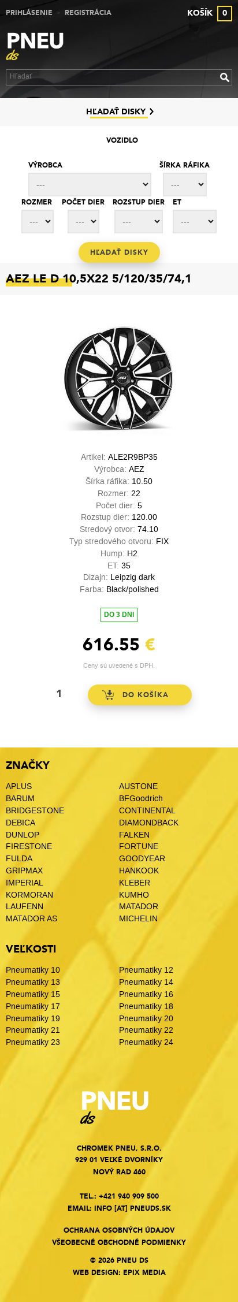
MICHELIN (138, 918)
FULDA (19, 858)
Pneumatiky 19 (33, 1018)
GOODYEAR (142, 858)
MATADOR (138, 906)
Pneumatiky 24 (146, 1042)
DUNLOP (22, 834)
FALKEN (134, 834)
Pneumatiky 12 (146, 970)
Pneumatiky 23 (33, 1042)
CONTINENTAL (147, 810)
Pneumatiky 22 (146, 1030)
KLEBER (134, 882)
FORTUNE (138, 846)
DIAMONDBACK (148, 822)
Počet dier (83, 202)
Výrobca (45, 165)
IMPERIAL (26, 882)
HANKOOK (139, 870)
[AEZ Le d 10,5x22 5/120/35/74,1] (119, 434)
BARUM (20, 798)
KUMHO (134, 895)
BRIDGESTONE (35, 810)
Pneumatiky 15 (33, 994)
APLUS (19, 786)
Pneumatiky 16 (146, 994)
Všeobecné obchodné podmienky (119, 1242)
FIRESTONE (29, 846)
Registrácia (88, 12)
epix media (144, 1272)
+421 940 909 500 (129, 1196)
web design (95, 1272)
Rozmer (36, 202)
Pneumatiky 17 (33, 1006)
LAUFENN (24, 906)
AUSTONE (138, 786)
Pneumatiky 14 (146, 982)
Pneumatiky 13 (33, 982)
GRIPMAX (24, 870)
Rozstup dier (139, 202)
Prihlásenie (29, 12)
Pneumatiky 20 (146, 1018)
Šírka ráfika (184, 165)
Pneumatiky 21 (33, 1030)
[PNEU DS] (40, 48)
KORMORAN (29, 895)
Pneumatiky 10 (33, 970)
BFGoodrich (141, 798)
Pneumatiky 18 (146, 1006)
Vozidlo (122, 140)
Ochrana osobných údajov (119, 1230)
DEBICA (20, 822)
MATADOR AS (31, 918)
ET (177, 202)
